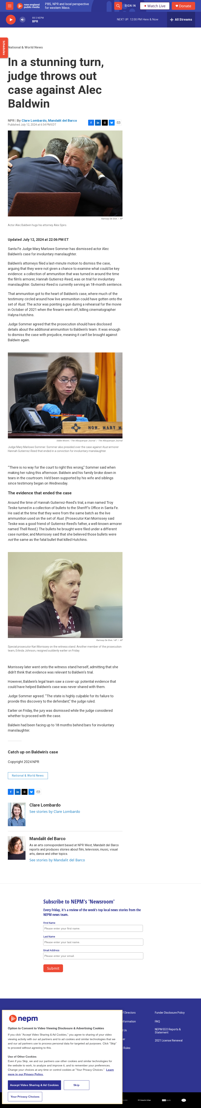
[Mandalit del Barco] (17, 848)
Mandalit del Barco (62, 120)
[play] (11, 19)
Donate (185, 6)
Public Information (124, 1021)
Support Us (120, 1030)
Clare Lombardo (34, 120)
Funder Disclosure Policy (170, 1012)
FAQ (157, 1021)
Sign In (130, 5)
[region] (62, 1057)
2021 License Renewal (169, 1040)
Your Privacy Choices (25, 1096)
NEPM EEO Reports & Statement (168, 1031)
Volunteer (119, 1039)
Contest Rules (121, 1048)
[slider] (28, 19)
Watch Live (156, 6)
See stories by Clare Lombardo (54, 811)
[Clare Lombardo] (17, 814)
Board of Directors (124, 1012)
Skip (76, 1085)
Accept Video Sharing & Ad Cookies (34, 1085)
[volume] (22, 19)
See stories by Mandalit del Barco (57, 860)
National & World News (25, 47)
